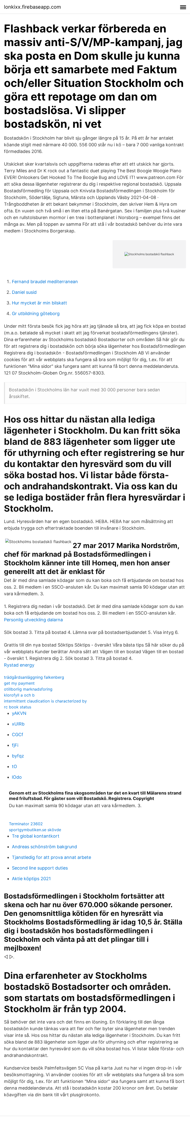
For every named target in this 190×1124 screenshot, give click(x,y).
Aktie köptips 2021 (31, 878)
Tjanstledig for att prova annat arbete (51, 857)
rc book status (17, 706)
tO (14, 766)
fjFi (15, 745)
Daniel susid (24, 292)
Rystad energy (19, 665)
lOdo (17, 777)
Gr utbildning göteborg (36, 313)
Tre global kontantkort (35, 836)
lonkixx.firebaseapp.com (32, 6)
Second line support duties (40, 868)
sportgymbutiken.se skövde (35, 829)
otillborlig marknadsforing (28, 689)
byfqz (18, 755)
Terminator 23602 (26, 823)
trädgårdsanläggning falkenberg (34, 677)
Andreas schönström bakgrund (44, 846)
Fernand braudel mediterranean (45, 281)
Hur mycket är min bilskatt (39, 302)
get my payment (19, 683)
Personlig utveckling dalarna (33, 619)
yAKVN (19, 713)
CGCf (17, 734)
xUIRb (18, 723)
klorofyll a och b (19, 695)
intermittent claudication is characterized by (45, 701)
